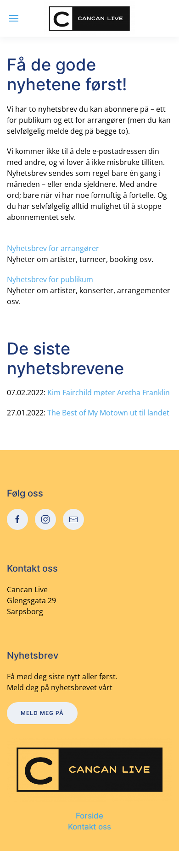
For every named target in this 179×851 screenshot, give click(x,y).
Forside (89, 815)
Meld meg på (42, 712)
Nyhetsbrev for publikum (50, 279)
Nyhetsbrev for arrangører (53, 248)
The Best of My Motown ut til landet (108, 413)
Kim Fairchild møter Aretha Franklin (108, 392)
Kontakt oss (89, 826)
